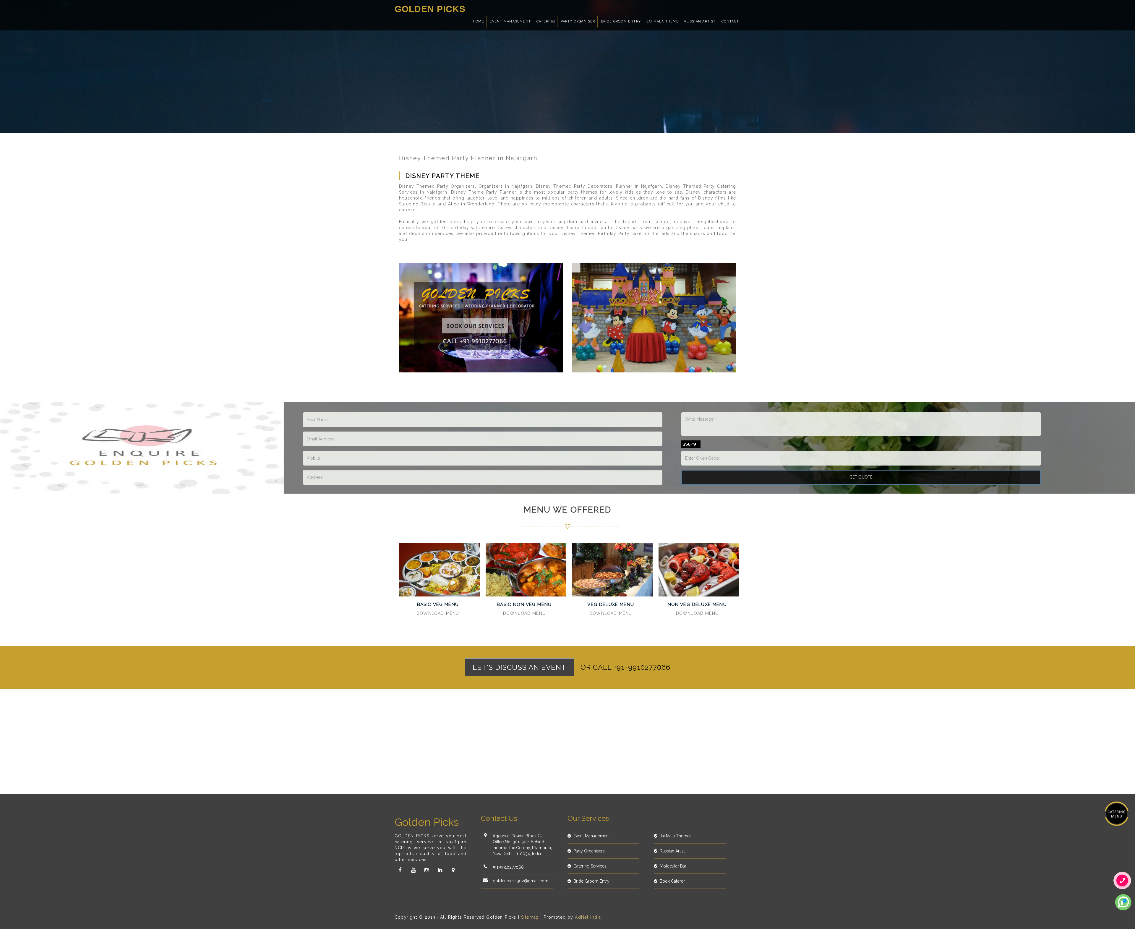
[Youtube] (413, 870)
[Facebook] (400, 870)
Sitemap (530, 917)
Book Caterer (672, 881)
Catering (545, 21)
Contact (730, 21)
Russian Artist (700, 21)
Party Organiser (578, 21)
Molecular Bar (673, 866)
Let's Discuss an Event (519, 667)
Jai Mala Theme (662, 21)
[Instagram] (426, 870)
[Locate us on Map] (453, 870)
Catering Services (590, 866)
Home (478, 21)
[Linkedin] (439, 870)
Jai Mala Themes (676, 836)
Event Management (510, 21)
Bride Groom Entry (621, 21)
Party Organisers (589, 851)
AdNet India (588, 917)
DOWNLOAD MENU (437, 613)
